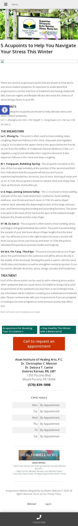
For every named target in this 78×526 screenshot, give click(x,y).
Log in (48, 504)
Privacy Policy (54, 494)
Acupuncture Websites (17, 490)
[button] (4, 110)
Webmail (31, 504)
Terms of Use (39, 494)
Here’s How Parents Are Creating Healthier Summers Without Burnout (40, 467)
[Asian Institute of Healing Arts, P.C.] (39, 24)
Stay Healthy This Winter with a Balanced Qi (55, 329)
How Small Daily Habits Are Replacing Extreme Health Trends (39, 473)
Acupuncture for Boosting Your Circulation (17, 329)
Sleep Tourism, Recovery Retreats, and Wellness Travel (39, 471)
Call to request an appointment (39, 344)
